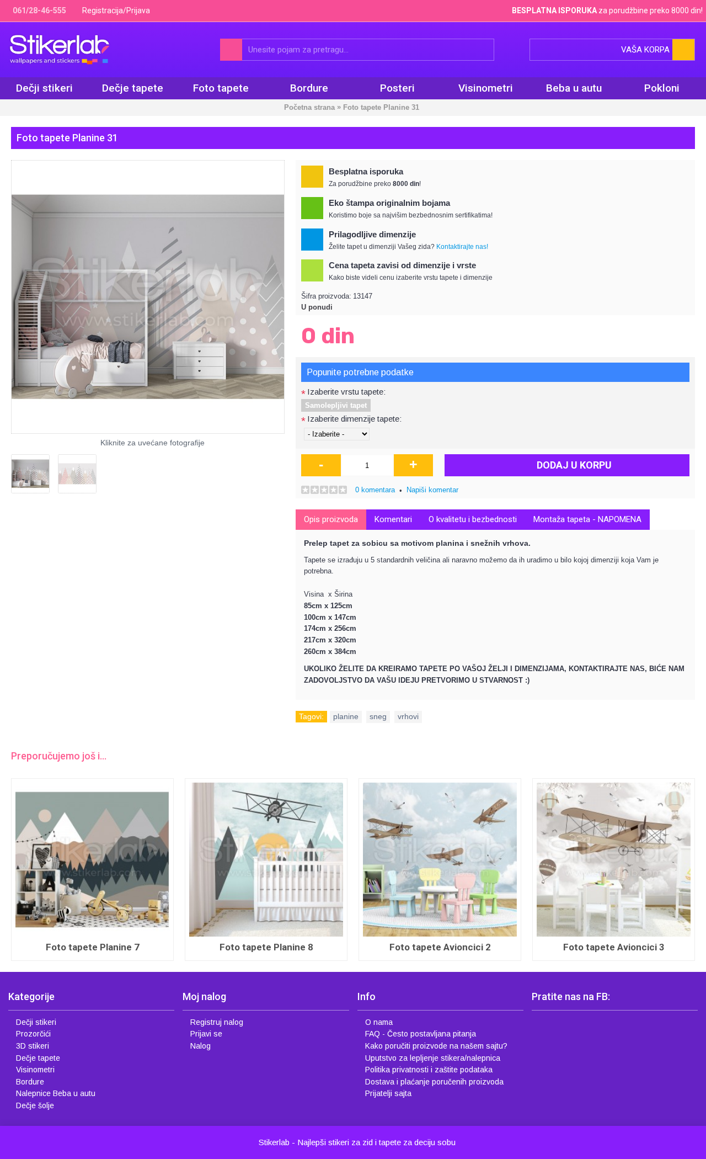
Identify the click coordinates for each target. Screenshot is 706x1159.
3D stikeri (32, 1045)
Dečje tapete (38, 1058)
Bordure (30, 1081)
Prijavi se (206, 1033)
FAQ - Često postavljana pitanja (420, 1033)
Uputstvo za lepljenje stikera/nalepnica (432, 1058)
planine (346, 716)
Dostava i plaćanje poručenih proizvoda (434, 1081)
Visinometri (35, 1069)
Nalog (200, 1045)
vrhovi (408, 716)
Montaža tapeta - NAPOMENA (587, 519)
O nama (379, 1022)
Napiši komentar (432, 490)
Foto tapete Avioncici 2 (440, 947)
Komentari (393, 519)
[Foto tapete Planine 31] (148, 297)
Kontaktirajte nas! (462, 247)
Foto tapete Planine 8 (266, 947)
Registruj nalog (216, 1022)
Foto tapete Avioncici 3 (614, 947)
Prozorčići (33, 1033)
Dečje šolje (35, 1105)
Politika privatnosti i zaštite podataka (429, 1069)
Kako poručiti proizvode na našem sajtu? (436, 1045)
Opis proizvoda (331, 519)
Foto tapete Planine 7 (93, 947)
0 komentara (375, 490)
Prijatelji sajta (388, 1093)
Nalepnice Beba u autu (55, 1093)
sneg (378, 716)
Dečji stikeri (36, 1022)
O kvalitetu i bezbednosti (473, 519)
